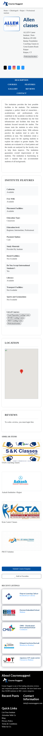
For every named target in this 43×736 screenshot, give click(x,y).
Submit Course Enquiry (21, 569)
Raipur (22, 11)
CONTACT (21, 93)
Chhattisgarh (14, 11)
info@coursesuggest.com (32, 703)
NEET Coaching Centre (15, 321)
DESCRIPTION (21, 80)
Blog (3, 718)
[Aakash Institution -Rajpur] (21, 481)
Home (6, 11)
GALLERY (13, 89)
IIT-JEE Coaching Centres (16, 318)
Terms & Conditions (9, 724)
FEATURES (30, 84)
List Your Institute (8, 712)
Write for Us (6, 727)
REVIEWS (30, 89)
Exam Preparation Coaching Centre (19, 315)
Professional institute (30, 56)
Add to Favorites (22, 576)
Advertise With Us (9, 715)
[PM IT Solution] (21, 540)
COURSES (12, 84)
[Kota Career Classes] (21, 511)
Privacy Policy (7, 721)
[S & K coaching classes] (21, 451)
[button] (22, 67)
